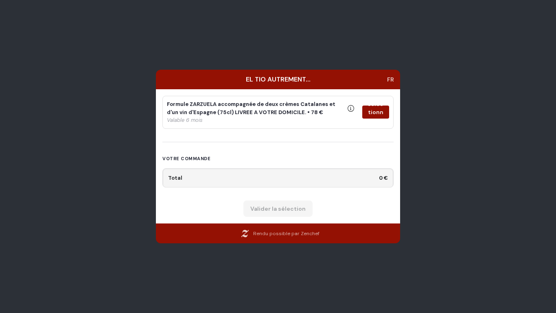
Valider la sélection (278, 208)
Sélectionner (375, 112)
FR (390, 79)
